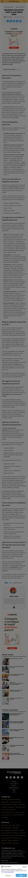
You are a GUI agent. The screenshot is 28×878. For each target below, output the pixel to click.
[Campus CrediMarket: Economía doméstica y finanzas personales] (14, 1)
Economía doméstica (8, 7)
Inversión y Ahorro (20, 7)
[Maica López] (14, 590)
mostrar (18, 69)
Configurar (8, 875)
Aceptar (21, 875)
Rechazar (25, 866)
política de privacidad (9, 872)
